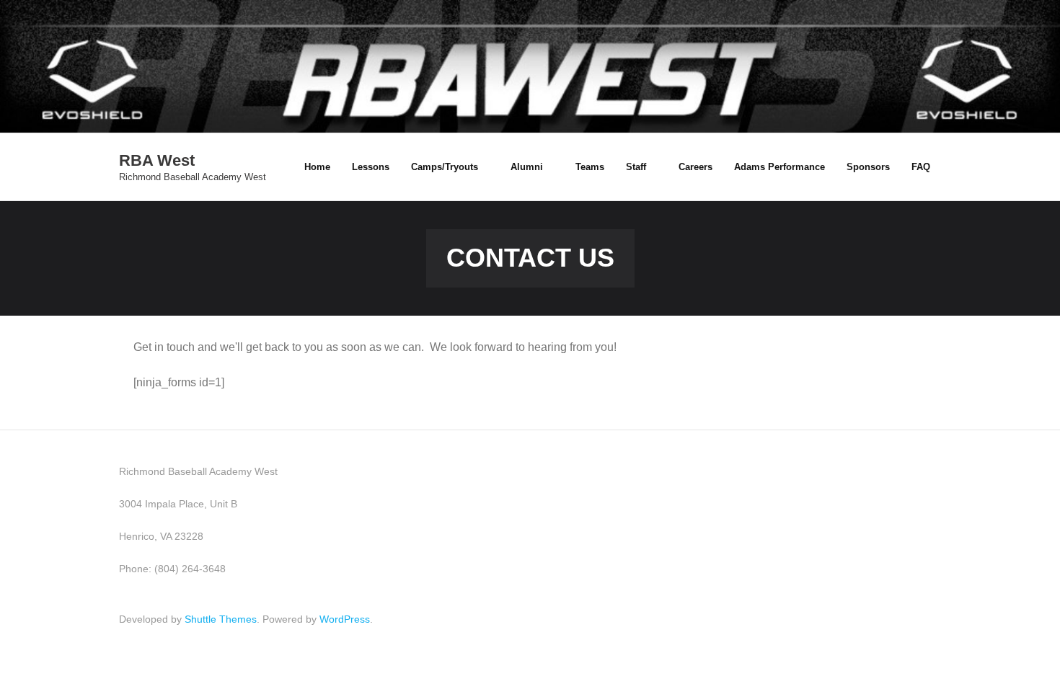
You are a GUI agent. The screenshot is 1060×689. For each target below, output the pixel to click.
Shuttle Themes (221, 619)
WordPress (344, 619)
